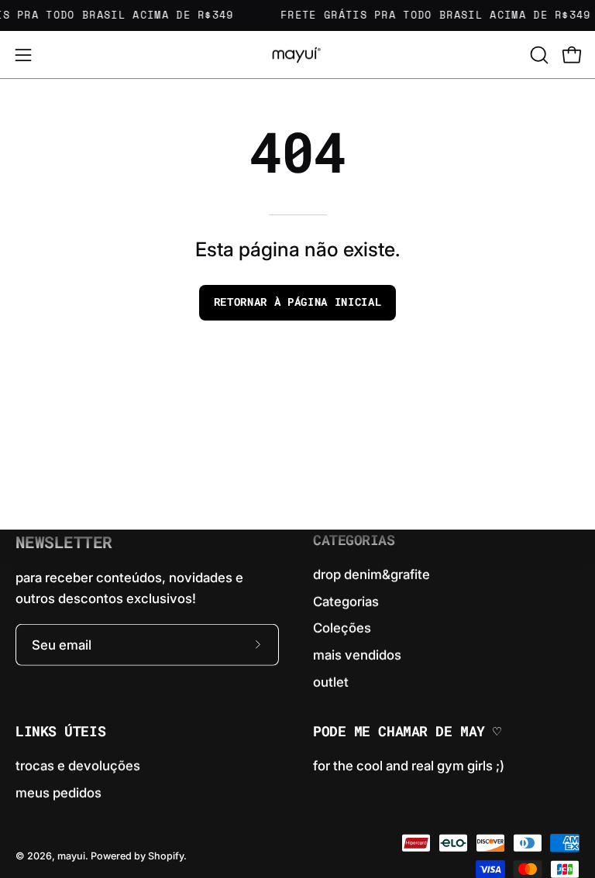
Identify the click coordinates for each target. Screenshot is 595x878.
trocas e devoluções (77, 765)
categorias (354, 540)
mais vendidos (357, 655)
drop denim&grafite (371, 574)
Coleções (342, 628)
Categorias (346, 601)
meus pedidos (58, 792)
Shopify (166, 856)
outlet (331, 681)
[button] (538, 55)
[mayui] (297, 54)
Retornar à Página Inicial (298, 302)
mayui (71, 856)
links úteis (60, 731)
